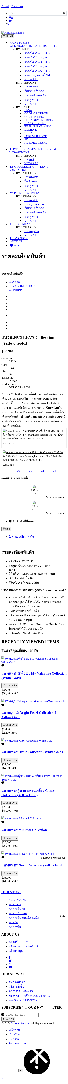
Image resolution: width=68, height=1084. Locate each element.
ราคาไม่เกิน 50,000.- (37, 71)
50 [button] (18, 470)
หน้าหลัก (14, 282)
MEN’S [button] (14, 224)
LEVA (28, 110)
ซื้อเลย (6, 529)
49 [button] (6, 470)
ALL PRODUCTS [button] (21, 45)
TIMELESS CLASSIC (37, 126)
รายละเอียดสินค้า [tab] (22, 536)
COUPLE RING (34, 116)
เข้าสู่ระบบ (19, 245)
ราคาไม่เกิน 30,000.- (37, 62)
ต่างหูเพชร (31, 100)
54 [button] (54, 470)
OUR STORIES (19, 42)
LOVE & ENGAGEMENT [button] (26, 149)
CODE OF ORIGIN (36, 113)
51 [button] (30, 470)
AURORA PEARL (35, 142)
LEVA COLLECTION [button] (23, 166)
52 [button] (42, 470)
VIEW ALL (31, 79)
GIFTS (28, 132)
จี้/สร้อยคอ (31, 181)
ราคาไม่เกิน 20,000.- (37, 57)
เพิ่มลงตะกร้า (10, 685)
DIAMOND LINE (35, 123)
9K (26, 139)
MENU (9, 36)
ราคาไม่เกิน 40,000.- (37, 66)
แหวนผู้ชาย (31, 231)
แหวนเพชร (31, 86)
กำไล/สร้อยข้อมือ (35, 95)
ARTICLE (16, 241)
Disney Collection (34, 204)
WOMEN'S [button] (17, 193)
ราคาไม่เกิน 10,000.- (37, 53)
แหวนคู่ (29, 159)
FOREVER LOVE (35, 136)
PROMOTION (19, 238)
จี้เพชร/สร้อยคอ (34, 91)
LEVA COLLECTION (22, 285)
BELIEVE (30, 129)
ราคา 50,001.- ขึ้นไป (37, 75)
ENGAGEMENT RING (38, 119)
